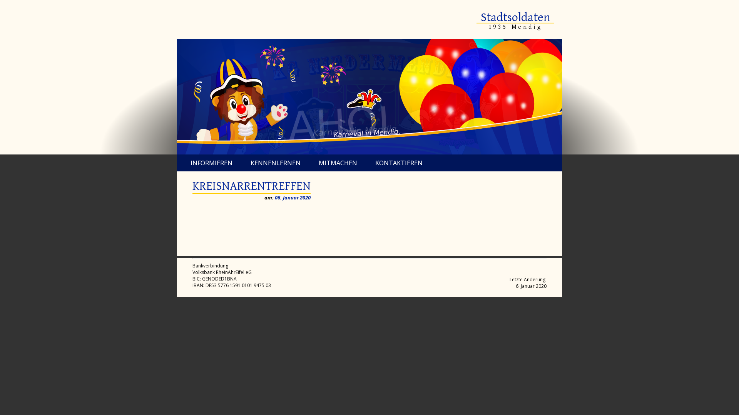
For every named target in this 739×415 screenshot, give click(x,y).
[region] (369, 96)
